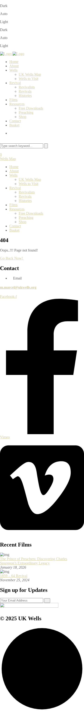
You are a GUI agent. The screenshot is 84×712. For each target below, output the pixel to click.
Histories (25, 96)
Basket (14, 125)
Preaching (26, 112)
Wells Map (8, 159)
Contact (15, 121)
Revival (15, 83)
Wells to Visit (28, 79)
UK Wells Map (30, 74)
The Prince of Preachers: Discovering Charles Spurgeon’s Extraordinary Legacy (33, 561)
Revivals (25, 91)
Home (13, 62)
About (14, 66)
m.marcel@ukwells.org (18, 287)
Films (13, 100)
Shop (22, 117)
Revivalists (27, 87)
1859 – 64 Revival (13, 576)
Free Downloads (31, 108)
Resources (16, 104)
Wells (13, 70)
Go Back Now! (12, 258)
